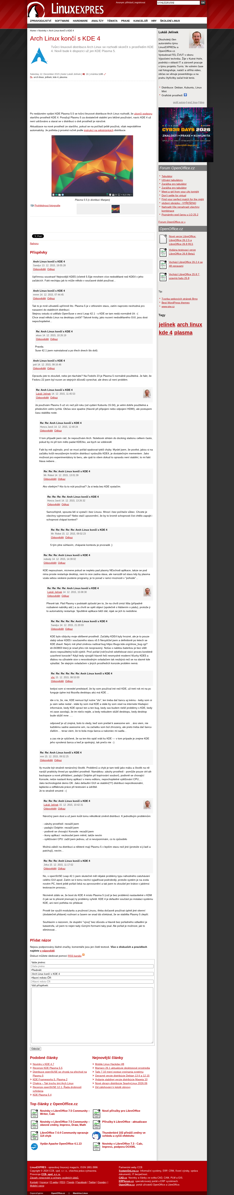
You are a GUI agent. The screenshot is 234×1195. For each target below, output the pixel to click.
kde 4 (55, 77)
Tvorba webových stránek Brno (180, 298)
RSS (62, 1182)
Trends (70, 1182)
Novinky (42, 30)
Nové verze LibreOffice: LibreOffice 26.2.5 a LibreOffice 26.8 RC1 (182, 240)
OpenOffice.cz (171, 229)
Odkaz (51, 269)
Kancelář (140, 20)
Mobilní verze (37, 1186)
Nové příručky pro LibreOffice (121, 1110)
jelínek (48, 77)
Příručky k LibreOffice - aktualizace (124, 1121)
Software (62, 20)
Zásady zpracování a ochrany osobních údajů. (54, 1178)
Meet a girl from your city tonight (180, 191)
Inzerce (44, 1182)
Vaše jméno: (38, 962)
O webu (54, 1182)
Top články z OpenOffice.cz (54, 1104)
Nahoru (34, 243)
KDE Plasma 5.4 (42, 1094)
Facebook (81, 1182)
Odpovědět (39, 269)
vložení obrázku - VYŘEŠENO (179, 203)
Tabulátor (167, 176)
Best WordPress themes (176, 302)
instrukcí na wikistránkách (99, 130)
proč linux (193, 102)
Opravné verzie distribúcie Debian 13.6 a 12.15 (122, 1075)
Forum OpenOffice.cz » (172, 221)
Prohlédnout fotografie (47, 205)
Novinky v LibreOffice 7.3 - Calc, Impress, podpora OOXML (122, 1145)
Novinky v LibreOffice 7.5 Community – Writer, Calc (65, 1112)
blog (202, 102)
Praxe (125, 20)
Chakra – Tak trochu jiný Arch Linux (53, 1083)
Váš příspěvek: (40, 985)
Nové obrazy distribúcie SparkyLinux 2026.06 (121, 1083)
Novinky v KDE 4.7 (43, 1064)
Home (33, 30)
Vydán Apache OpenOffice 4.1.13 (61, 1143)
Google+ (102, 1182)
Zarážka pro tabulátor (174, 183)
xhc (53, 677)
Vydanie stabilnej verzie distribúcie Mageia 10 (121, 1079)
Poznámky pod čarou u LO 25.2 (180, 214)
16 (87, 74)
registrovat (140, 2)
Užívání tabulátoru (172, 180)
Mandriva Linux (80, 1193)
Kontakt (34, 1182)
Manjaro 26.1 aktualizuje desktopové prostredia (122, 1067)
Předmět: (36, 970)
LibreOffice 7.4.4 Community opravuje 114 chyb (64, 1134)
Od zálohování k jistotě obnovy (113, 1087)
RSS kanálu (75, 955)
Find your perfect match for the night (183, 199)
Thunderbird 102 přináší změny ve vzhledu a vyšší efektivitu (124, 1134)
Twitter (92, 1182)
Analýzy (97, 20)
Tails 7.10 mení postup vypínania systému (119, 1071)
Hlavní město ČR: (41, 977)
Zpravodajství (40, 20)
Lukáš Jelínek (74, 74)
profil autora (179, 102)
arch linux (39, 77)
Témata (112, 20)
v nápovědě (47, 950)
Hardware (80, 20)
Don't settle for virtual (174, 195)
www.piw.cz (168, 306)
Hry (153, 20)
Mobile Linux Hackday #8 (109, 1064)
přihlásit (129, 2)
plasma (63, 77)
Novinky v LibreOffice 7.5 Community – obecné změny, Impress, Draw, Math (65, 1123)
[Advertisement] (92, 96)
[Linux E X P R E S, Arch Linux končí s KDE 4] (65, 9)
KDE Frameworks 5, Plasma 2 (50, 1079)
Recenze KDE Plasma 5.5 (48, 1067)
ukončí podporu (143, 113)
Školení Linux (170, 20)
